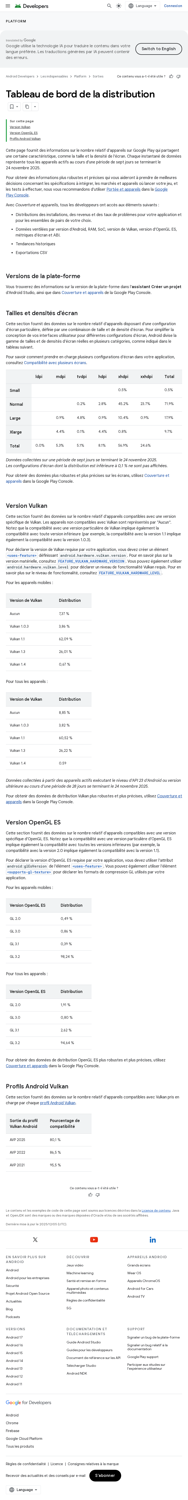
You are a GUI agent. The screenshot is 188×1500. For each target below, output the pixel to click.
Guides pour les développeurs (89, 1350)
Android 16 (14, 1345)
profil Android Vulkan (57, 1103)
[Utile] (171, 76)
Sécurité (12, 1285)
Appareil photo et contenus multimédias (87, 1290)
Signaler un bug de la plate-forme (153, 1337)
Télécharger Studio (81, 1365)
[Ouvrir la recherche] (109, 6)
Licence (57, 1464)
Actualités (14, 1301)
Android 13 (14, 1368)
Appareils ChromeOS (143, 1281)
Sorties (98, 76)
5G (69, 1308)
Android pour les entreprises (27, 1278)
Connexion (173, 6)
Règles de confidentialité (86, 1300)
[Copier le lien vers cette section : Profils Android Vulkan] (73, 1087)
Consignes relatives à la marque (93, 1464)
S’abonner (105, 1475)
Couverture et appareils (27, 1066)
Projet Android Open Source (27, 1293)
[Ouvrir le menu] (8, 6)
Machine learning (80, 1273)
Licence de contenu (156, 1210)
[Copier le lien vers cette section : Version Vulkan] (52, 506)
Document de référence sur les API (93, 1358)
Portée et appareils (123, 189)
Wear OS (134, 1273)
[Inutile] (178, 76)
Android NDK (77, 1373)
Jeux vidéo (75, 1265)
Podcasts (13, 1317)
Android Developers (20, 76)
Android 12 (14, 1376)
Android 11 (14, 1384)
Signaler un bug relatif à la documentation (147, 1347)
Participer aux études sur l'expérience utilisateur (146, 1366)
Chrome (12, 1423)
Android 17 (14, 1337)
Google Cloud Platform (24, 1438)
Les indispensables (54, 76)
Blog (9, 1309)
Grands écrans (138, 1265)
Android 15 (14, 1353)
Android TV (136, 1296)
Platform (16, 21)
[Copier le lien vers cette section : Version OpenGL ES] (65, 823)
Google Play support (142, 1357)
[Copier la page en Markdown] (27, 107)
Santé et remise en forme (86, 1281)
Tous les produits (20, 1446)
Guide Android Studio (84, 1342)
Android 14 (14, 1360)
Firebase (12, 1431)
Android (12, 1270)
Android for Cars (140, 1288)
